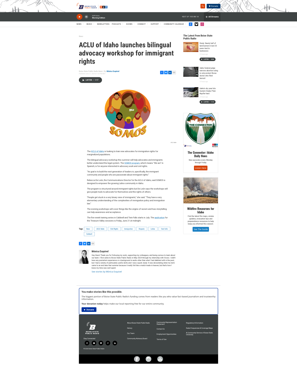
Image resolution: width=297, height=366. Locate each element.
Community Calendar (174, 24)
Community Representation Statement (167, 323)
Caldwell (89, 234)
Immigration (128, 229)
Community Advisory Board (137, 338)
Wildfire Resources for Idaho (200, 210)
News (79, 24)
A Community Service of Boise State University (199, 334)
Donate (214, 6)
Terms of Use (161, 339)
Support (155, 24)
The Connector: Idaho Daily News (201, 154)
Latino (153, 229)
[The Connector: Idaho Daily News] (200, 130)
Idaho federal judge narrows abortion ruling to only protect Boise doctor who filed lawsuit (209, 73)
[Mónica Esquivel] (84, 257)
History (129, 328)
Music (89, 24)
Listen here (200, 168)
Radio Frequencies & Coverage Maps (199, 328)
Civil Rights (114, 229)
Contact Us (161, 329)
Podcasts (116, 24)
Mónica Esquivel (113, 71)
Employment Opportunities (166, 334)
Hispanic (142, 229)
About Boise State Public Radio (138, 323)
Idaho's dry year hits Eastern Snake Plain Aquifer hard (208, 91)
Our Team (130, 333)
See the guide (201, 229)
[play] (79, 17)
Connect (141, 24)
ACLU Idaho (100, 229)
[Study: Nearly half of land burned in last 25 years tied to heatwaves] (190, 47)
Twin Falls (164, 229)
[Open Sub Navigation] (83, 24)
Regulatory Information (194, 323)
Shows (129, 24)
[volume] (86, 16)
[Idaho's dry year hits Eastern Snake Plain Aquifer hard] (190, 92)
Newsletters (103, 24)
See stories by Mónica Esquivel (107, 271)
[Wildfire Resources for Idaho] (200, 191)
